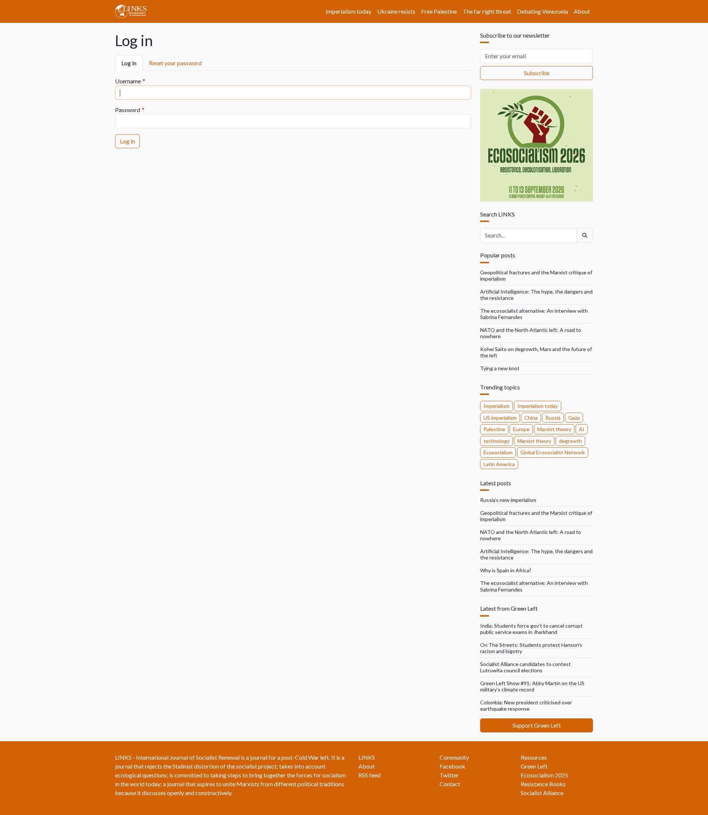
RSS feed (369, 774)
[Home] (133, 11)
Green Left (534, 766)
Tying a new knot (500, 368)
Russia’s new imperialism (508, 500)
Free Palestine (439, 11)
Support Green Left (537, 725)
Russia (552, 418)
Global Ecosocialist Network (552, 452)
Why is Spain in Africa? (505, 570)
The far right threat (487, 11)
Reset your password (175, 62)
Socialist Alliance (542, 792)
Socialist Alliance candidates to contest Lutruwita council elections (525, 667)
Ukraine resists (396, 11)
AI (581, 429)
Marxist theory (554, 429)
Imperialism (496, 406)
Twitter (449, 774)
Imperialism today (348, 11)
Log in (128, 62)
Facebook (452, 766)
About (582, 11)
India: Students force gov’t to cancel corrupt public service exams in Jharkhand (531, 628)
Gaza (574, 418)
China (531, 418)
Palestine (494, 429)
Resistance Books (543, 783)
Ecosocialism (498, 452)
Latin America (499, 464)
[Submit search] (585, 235)
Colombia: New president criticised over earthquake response (526, 705)
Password (127, 109)
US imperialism (500, 418)
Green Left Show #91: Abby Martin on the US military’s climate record (532, 686)
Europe (521, 429)
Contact (450, 783)
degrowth (570, 441)
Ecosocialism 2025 (544, 774)
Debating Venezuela (542, 11)
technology (496, 441)
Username (128, 80)
